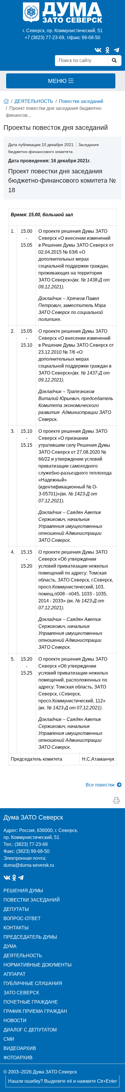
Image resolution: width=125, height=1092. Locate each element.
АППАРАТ (14, 974)
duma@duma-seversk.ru (28, 865)
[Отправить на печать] (116, 800)
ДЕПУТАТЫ (16, 909)
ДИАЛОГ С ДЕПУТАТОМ (30, 1029)
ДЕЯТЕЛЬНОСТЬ (34, 101)
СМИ (8, 1039)
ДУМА (10, 946)
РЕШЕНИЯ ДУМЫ (23, 890)
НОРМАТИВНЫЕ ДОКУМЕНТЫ (37, 964)
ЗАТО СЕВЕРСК (21, 992)
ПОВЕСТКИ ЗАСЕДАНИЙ (31, 899)
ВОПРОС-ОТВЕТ (22, 918)
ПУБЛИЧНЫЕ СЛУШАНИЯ (32, 983)
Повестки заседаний (81, 101)
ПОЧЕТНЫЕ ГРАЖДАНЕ (30, 1002)
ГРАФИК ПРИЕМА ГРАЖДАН (35, 1011)
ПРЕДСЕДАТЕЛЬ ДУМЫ (30, 937)
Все (100, 784)
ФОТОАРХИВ (18, 1057)
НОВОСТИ (14, 1020)
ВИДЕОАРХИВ (19, 1048)
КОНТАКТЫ (15, 927)
